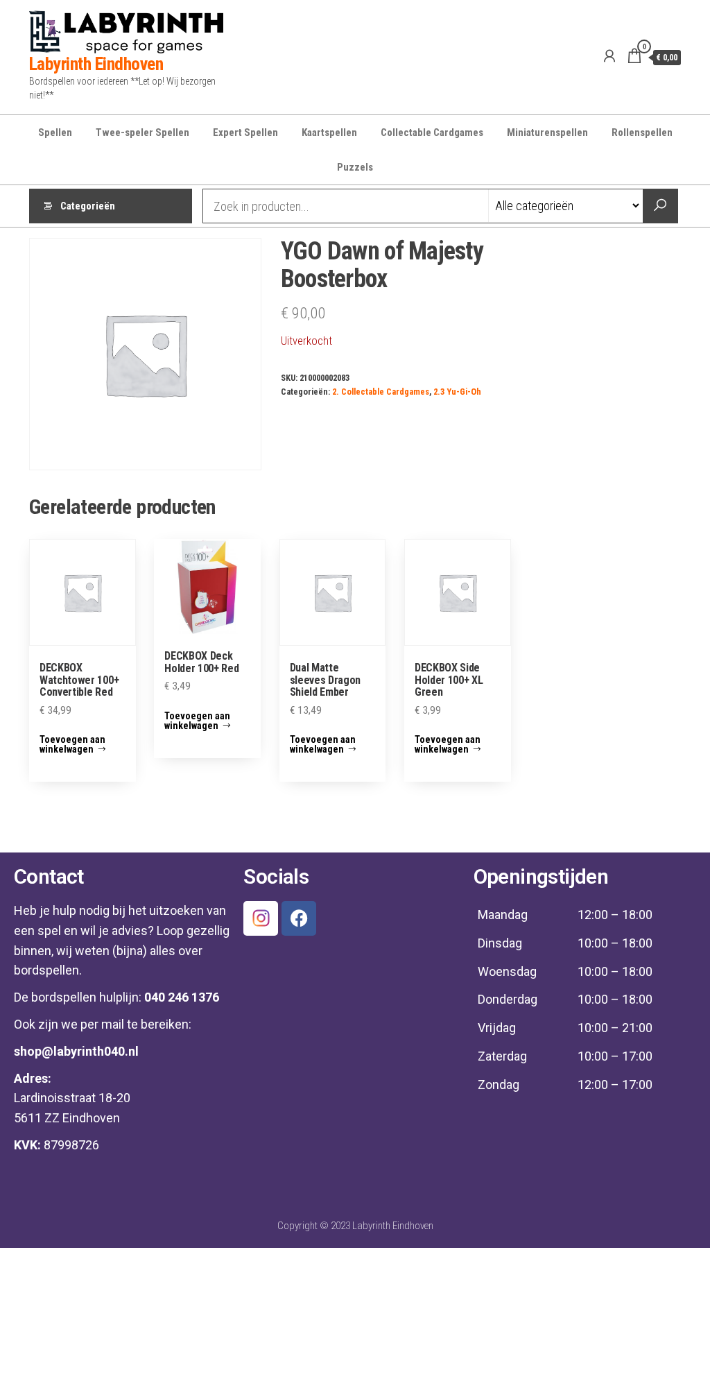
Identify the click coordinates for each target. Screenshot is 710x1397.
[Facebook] (299, 918)
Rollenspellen (642, 132)
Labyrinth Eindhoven (96, 63)
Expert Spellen (245, 132)
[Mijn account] (609, 56)
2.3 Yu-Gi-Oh (457, 391)
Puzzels (355, 167)
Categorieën (87, 206)
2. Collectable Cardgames (380, 391)
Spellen (55, 132)
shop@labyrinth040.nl (76, 1051)
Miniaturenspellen (547, 132)
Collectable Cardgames (432, 132)
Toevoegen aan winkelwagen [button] (72, 744)
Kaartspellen (329, 132)
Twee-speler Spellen (142, 132)
